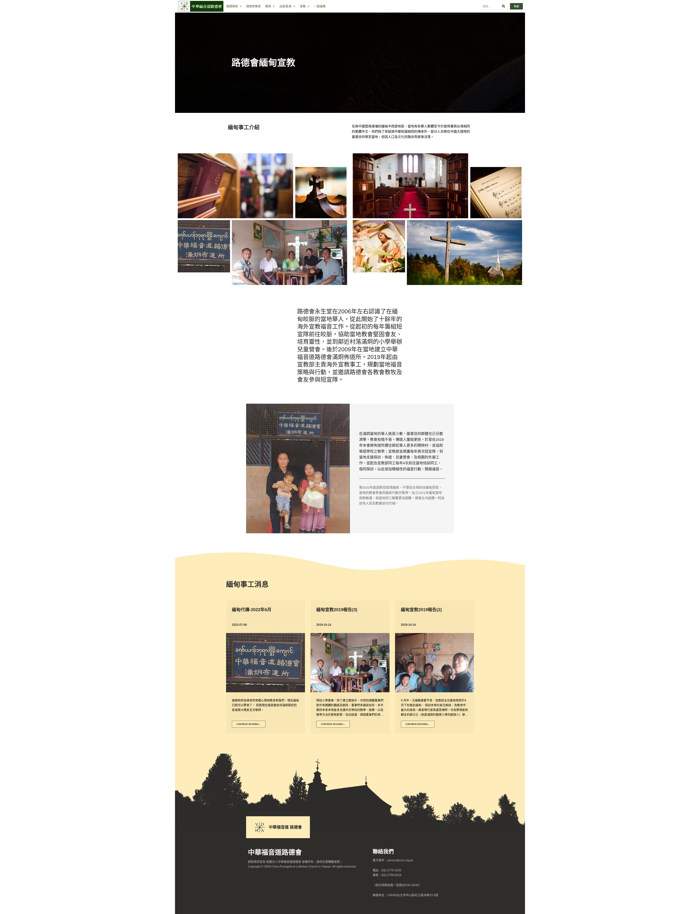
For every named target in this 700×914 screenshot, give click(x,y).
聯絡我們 (383, 852)
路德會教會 (253, 6)
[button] (516, 6)
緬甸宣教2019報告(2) (421, 609)
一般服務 (320, 6)
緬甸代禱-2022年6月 (251, 609)
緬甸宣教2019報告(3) (336, 609)
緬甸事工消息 (247, 584)
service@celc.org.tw (400, 860)
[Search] (503, 6)
